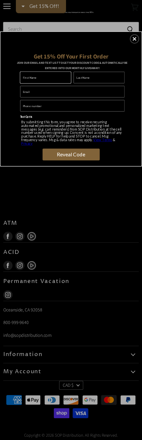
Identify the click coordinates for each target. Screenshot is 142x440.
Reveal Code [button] (71, 154)
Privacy (26, 143)
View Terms (102, 140)
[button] (134, 39)
